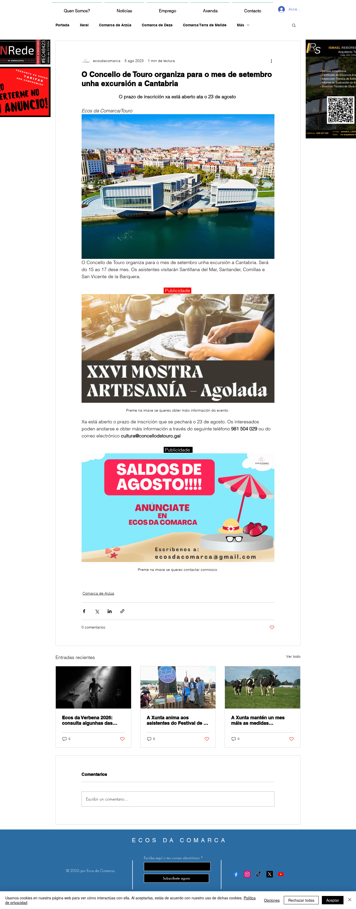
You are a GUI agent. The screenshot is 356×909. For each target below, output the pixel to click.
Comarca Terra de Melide (204, 25)
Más (240, 25)
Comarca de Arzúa (115, 25)
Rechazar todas (301, 900)
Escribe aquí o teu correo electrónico (172, 858)
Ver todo (293, 656)
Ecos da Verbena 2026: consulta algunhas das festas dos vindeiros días (90, 720)
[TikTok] (258, 874)
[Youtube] (281, 874)
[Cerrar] (350, 900)
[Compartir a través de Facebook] (84, 611)
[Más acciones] (271, 61)
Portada (62, 25)
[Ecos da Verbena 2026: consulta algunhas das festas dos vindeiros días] (93, 687)
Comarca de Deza (157, 25)
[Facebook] (236, 874)
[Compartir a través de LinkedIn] (109, 611)
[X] (269, 874)
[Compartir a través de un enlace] (122, 611)
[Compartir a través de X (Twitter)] (96, 611)
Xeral (84, 25)
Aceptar (332, 900)
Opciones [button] (272, 900)
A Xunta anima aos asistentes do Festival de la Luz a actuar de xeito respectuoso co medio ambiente (177, 720)
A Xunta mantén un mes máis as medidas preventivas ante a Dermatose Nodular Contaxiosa (258, 720)
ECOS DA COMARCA (180, 840)
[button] (293, 25)
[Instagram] (247, 874)
